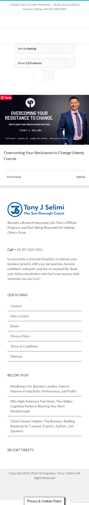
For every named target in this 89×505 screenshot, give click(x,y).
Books (14, 326)
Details (80, 177)
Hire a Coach (19, 316)
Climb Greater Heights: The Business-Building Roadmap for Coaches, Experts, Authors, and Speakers (42, 426)
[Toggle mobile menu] (80, 35)
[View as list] (48, 75)
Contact (16, 306)
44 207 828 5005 (30, 250)
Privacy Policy (20, 336)
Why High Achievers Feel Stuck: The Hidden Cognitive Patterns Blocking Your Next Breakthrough (41, 406)
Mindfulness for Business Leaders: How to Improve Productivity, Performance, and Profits (43, 388)
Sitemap (16, 356)
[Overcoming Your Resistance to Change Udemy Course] (44, 120)
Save (8, 97)
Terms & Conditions (24, 346)
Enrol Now (14, 177)
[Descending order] (70, 48)
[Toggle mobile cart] (71, 35)
